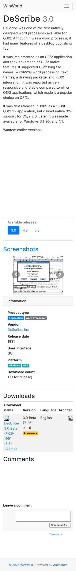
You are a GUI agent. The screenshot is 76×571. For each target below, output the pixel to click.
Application (16, 318)
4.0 (25, 230)
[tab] (38, 301)
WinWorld (12, 5)
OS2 (25, 365)
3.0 (15, 230)
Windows (14, 365)
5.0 (36, 230)
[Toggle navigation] (67, 6)
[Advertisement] (38, 174)
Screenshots (20, 249)
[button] (16, 274)
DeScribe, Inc (18, 329)
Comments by (56, 534)
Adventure (60, 565)
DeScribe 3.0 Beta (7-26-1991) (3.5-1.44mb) (11, 436)
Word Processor (36, 318)
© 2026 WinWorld (21, 565)
